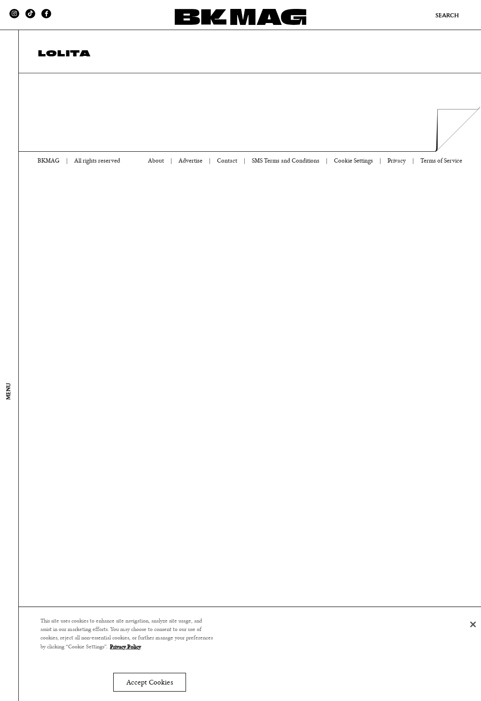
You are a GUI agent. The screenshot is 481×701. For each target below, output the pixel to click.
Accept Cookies (149, 682)
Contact (227, 161)
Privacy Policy (125, 646)
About (156, 161)
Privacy (397, 161)
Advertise (190, 161)
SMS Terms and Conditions (285, 161)
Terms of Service (441, 161)
